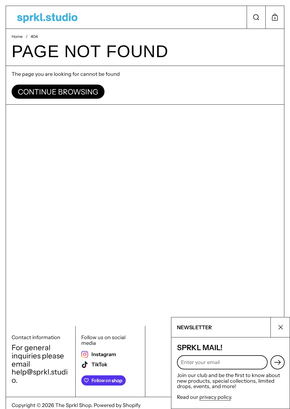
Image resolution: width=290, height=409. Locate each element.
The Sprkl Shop (73, 405)
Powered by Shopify (117, 405)
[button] (256, 17)
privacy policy (215, 397)
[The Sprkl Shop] (47, 17)
